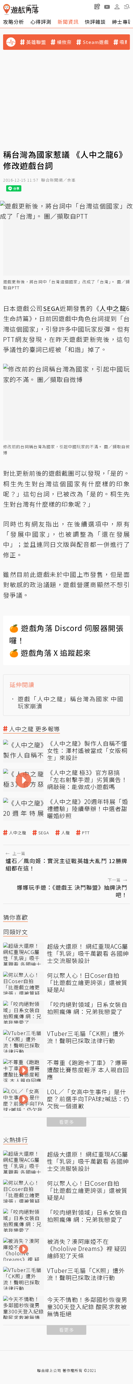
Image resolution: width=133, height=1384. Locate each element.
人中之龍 (17, 833)
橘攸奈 (64, 42)
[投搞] (97, 6)
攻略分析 (13, 21)
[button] (127, 6)
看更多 (66, 1122)
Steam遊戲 (96, 42)
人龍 (65, 833)
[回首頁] (21, 9)
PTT (15, 287)
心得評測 (40, 21)
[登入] (117, 7)
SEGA (43, 833)
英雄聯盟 (36, 42)
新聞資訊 (68, 21)
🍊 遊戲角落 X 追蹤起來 (50, 652)
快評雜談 (95, 21)
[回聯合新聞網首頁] (6, 9)
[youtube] (107, 6)
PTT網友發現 (22, 339)
